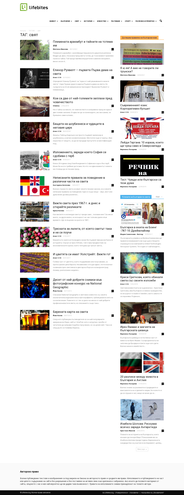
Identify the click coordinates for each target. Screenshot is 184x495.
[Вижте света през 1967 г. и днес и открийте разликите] (34, 211)
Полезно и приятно (145, 21)
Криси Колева (58, 211)
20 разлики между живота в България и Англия (139, 378)
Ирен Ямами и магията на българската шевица (137, 328)
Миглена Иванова (60, 49)
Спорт (128, 21)
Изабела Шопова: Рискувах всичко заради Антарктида (138, 425)
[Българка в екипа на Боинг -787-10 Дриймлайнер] (142, 213)
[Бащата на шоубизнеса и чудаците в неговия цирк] (34, 132)
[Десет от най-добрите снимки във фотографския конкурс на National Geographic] (34, 288)
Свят (77, 21)
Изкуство (101, 21)
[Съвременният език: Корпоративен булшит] (142, 91)
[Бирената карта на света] (34, 320)
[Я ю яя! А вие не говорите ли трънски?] (142, 54)
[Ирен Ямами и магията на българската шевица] (142, 313)
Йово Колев (57, 291)
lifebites (56, 106)
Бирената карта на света (70, 311)
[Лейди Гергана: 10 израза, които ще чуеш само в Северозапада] (142, 128)
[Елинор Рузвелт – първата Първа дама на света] (34, 78)
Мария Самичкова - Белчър (131, 234)
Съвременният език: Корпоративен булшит (135, 107)
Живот (52, 21)
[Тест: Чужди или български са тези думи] (142, 165)
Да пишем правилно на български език (139, 38)
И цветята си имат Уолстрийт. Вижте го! (81, 254)
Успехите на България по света (136, 197)
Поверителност (122, 493)
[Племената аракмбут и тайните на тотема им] (34, 50)
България (65, 21)
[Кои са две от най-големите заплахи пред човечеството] (34, 107)
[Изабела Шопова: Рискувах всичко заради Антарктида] (142, 409)
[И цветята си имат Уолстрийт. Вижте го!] (34, 262)
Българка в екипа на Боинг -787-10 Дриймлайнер (138, 229)
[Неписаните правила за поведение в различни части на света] (34, 186)
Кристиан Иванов (127, 431)
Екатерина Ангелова (61, 185)
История (88, 21)
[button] (160, 21)
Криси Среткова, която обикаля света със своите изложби (141, 278)
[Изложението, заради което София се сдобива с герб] (34, 160)
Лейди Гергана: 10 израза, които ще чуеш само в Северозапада (142, 144)
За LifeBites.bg (108, 493)
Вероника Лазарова (128, 149)
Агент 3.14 (57, 77)
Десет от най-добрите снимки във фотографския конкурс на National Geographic (77, 283)
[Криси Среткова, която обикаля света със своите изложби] (142, 263)
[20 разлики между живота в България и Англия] (142, 362)
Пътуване (115, 21)
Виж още (141, 449)
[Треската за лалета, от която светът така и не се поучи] (34, 237)
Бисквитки (134, 493)
